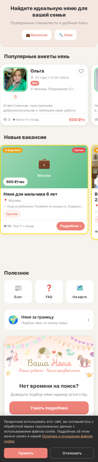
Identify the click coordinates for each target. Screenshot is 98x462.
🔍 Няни (65, 35)
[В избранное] (81, 71)
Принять (25, 453)
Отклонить (72, 453)
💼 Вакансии (36, 35)
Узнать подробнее (49, 407)
